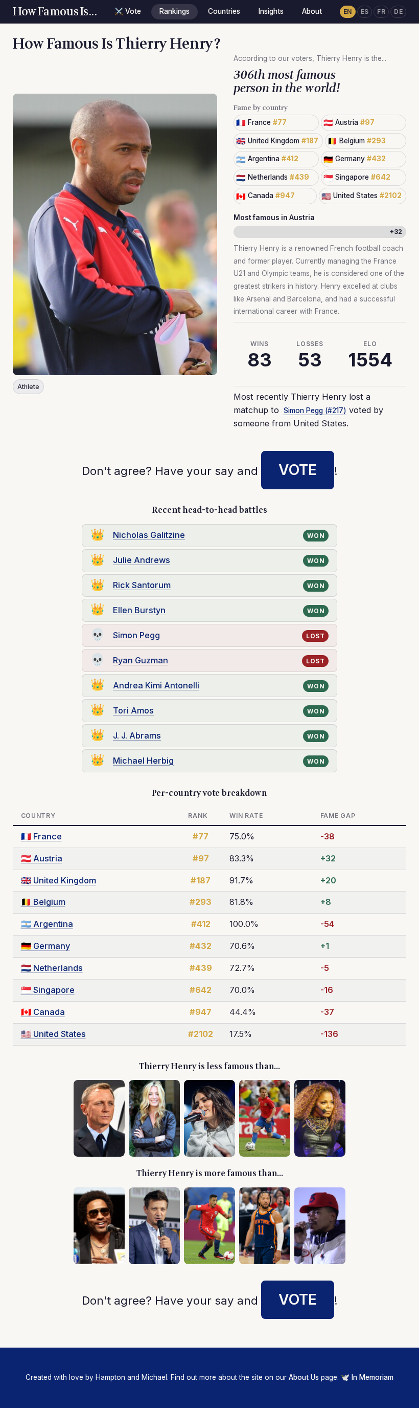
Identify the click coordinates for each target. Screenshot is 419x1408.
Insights (271, 11)
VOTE (297, 470)
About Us (304, 1377)
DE (398, 11)
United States (53, 1034)
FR (381, 11)
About (312, 11)
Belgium (43, 902)
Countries (224, 11)
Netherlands (52, 968)
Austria (41, 858)
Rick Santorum (142, 585)
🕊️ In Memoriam (367, 1377)
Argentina (47, 924)
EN (347, 11)
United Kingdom (58, 880)
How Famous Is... (55, 11)
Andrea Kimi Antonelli (156, 685)
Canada (43, 1012)
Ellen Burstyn (139, 610)
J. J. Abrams (137, 735)
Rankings (174, 11)
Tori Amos (133, 710)
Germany (45, 946)
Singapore (48, 990)
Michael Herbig (143, 760)
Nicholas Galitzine (149, 535)
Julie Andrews (141, 560)
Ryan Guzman (140, 660)
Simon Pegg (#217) (315, 410)
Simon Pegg (136, 635)
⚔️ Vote (127, 11)
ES (365, 11)
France (41, 836)
